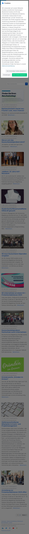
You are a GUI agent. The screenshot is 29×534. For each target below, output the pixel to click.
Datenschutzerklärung (8, 66)
